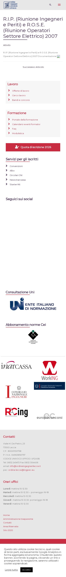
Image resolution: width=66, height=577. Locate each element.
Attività (6, 45)
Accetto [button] (26, 569)
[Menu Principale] (59, 5)
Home (6, 515)
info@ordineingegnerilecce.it (25, 466)
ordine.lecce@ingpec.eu (21, 470)
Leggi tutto (11, 569)
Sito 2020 (8, 530)
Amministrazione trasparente (18, 519)
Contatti (7, 522)
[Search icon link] (50, 5)
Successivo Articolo (33, 67)
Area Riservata (10, 526)
